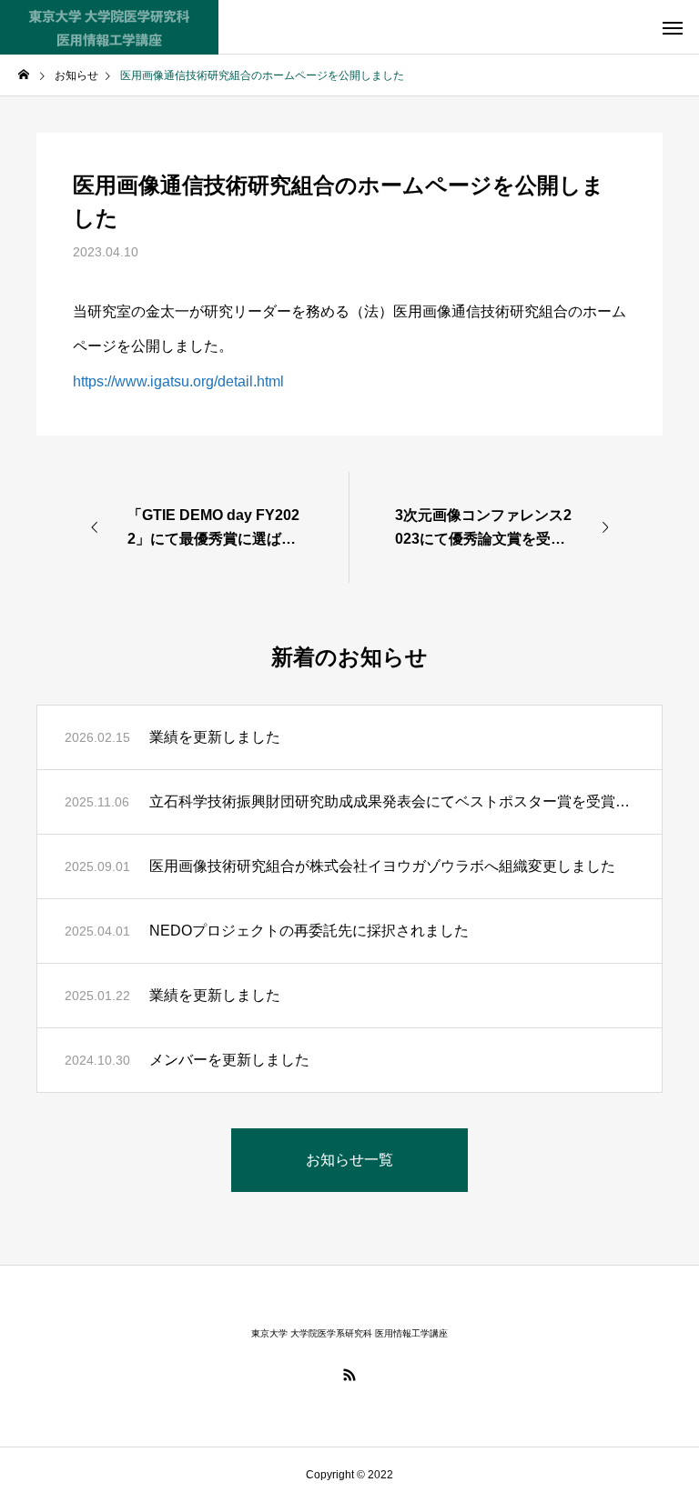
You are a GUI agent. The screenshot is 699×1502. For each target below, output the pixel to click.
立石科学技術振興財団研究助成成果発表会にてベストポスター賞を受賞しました (391, 801)
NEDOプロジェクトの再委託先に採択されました (309, 930)
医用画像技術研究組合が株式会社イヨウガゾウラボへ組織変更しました (382, 866)
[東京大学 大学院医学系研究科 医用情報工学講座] (109, 27)
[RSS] (349, 1375)
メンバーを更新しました (229, 1059)
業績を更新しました (214, 737)
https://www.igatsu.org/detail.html (178, 381)
